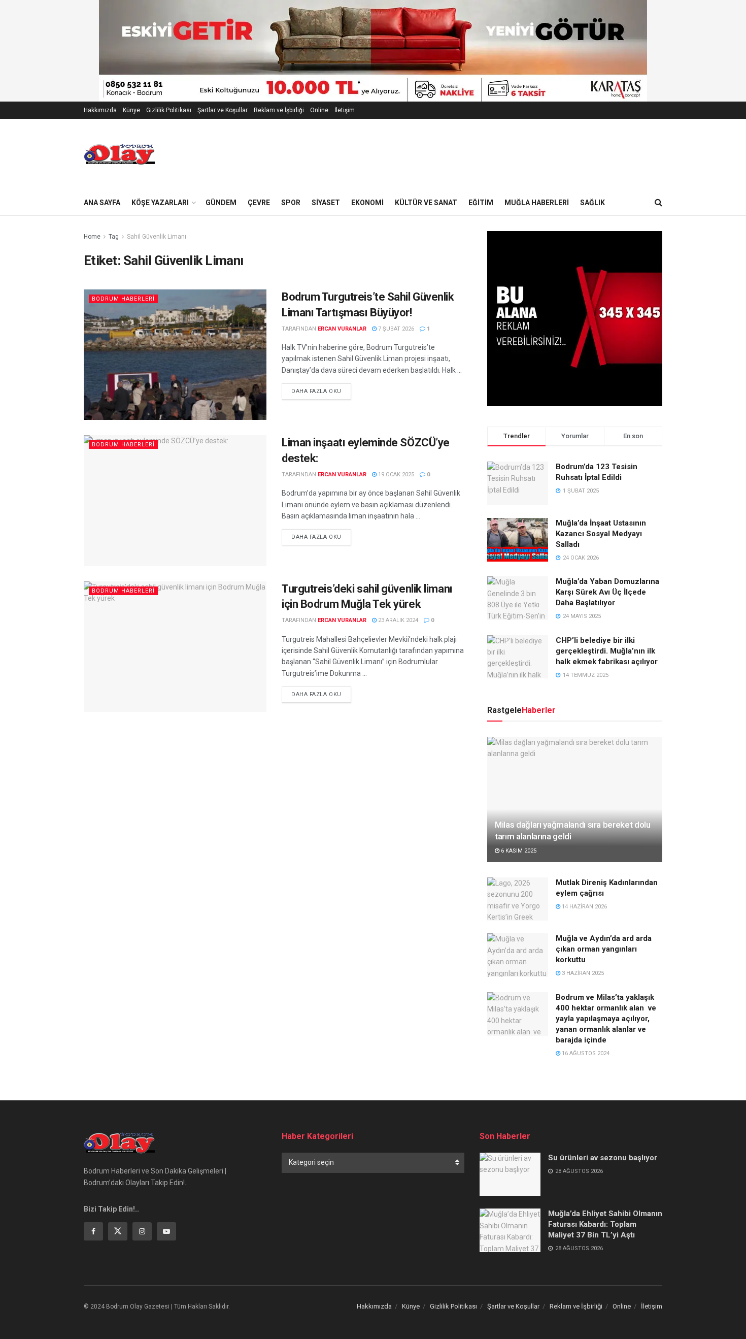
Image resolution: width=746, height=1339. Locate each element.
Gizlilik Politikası (168, 110)
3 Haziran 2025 (582, 973)
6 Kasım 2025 (517, 850)
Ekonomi (367, 203)
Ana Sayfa (102, 203)
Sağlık (592, 203)
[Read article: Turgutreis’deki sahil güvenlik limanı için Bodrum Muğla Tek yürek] (175, 646)
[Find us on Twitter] (117, 1231)
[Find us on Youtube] (166, 1231)
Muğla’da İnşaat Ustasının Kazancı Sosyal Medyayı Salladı (601, 533)
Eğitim (480, 203)
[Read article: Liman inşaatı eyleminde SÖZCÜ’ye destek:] (175, 500)
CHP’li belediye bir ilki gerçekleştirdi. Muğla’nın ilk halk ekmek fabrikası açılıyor (607, 651)
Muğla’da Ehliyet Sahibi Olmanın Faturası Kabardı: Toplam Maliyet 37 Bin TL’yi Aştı (605, 1224)
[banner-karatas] (342, 50)
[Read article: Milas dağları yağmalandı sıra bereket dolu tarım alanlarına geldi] (574, 799)
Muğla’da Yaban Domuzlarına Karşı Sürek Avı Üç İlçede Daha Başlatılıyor (607, 592)
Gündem (221, 203)
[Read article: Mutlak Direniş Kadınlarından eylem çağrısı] (517, 899)
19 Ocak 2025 (395, 474)
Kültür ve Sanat (426, 203)
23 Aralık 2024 (397, 620)
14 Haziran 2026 (583, 906)
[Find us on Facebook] (93, 1231)
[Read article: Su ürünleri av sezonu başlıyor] (510, 1174)
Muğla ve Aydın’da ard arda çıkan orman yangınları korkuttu (604, 949)
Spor (290, 203)
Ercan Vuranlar (342, 328)
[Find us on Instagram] (142, 1231)
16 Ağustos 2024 (584, 1053)
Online (319, 110)
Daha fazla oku (321, 391)
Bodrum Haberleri (123, 299)
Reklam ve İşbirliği (279, 110)
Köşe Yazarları (160, 203)
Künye (131, 110)
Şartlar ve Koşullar (222, 110)
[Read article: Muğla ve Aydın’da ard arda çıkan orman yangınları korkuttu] (517, 955)
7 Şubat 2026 (395, 328)
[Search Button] (658, 202)
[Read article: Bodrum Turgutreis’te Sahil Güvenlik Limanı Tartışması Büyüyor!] (175, 354)
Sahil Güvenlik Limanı (156, 236)
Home (92, 236)
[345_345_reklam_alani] (574, 318)
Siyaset (326, 203)
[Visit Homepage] (119, 154)
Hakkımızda (100, 110)
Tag (114, 236)
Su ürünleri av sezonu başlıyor (602, 1157)
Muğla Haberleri (536, 203)
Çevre (259, 203)
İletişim (344, 110)
